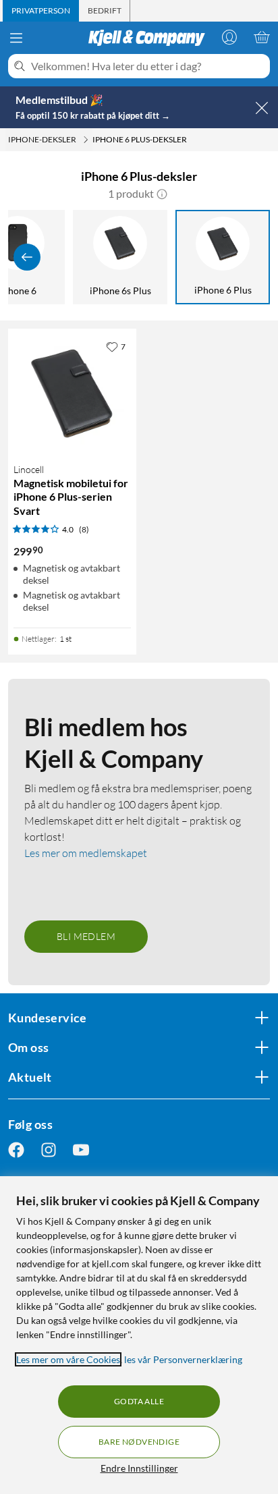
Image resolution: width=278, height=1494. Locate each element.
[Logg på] (229, 37)
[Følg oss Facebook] (16, 1150)
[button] (162, 194)
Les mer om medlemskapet (85, 853)
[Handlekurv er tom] (262, 37)
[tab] (41, 11)
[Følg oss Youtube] (81, 1150)
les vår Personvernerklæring (183, 1359)
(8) (84, 529)
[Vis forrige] (26, 257)
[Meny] (16, 38)
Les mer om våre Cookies (68, 1359)
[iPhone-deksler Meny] (85, 139)
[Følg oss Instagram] (48, 1150)
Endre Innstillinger (139, 1468)
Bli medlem (86, 936)
